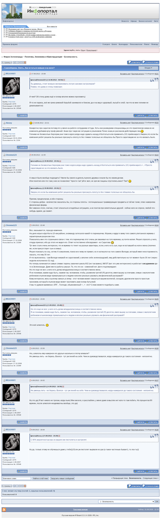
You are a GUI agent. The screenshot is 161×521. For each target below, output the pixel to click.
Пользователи (136, 44)
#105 (156, 299)
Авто (156, 21)
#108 (156, 430)
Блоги (114, 44)
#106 (156, 348)
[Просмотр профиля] (11, 86)
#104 (156, 225)
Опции (147, 68)
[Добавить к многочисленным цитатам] (139, 115)
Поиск (146, 44)
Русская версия (68, 515)
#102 (156, 122)
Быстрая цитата (138, 74)
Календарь (123, 44)
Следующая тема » (150, 478)
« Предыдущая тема (119, 478)
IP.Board (78, 515)
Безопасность (70, 57)
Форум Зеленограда (13, 57)
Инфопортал (8, 21)
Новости (125, 21)
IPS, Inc (96, 515)
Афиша (134, 21)
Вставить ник (125, 74)
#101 (156, 74)
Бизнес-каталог (145, 21)
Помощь (154, 44)
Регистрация (91, 50)
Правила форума (10, 44)
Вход (83, 50)
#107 (156, 380)
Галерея (106, 44)
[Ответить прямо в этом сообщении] (151, 115)
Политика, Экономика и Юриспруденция (43, 57)
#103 (156, 155)
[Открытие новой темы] (150, 62)
